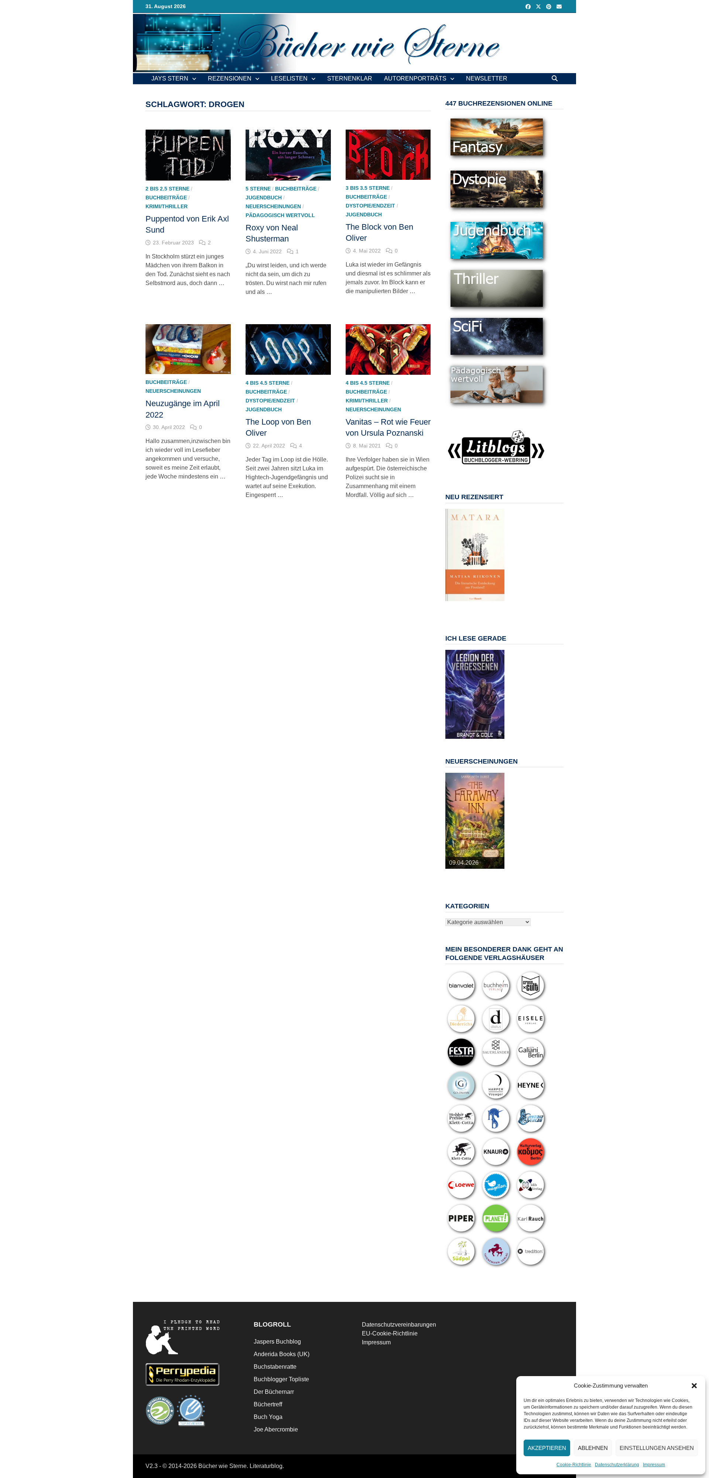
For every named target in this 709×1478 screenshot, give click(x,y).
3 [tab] (471, 605)
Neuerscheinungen (273, 206)
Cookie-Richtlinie (573, 1464)
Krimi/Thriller (166, 206)
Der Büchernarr (274, 1392)
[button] (694, 1385)
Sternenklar (349, 78)
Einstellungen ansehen (657, 1448)
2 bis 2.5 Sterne (167, 189)
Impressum (654, 1464)
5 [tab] (488, 605)
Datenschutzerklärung (617, 1464)
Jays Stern (169, 78)
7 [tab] (462, 609)
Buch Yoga (268, 1417)
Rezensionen (229, 78)
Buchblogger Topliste (281, 1379)
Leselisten (289, 78)
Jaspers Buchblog (277, 1341)
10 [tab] (488, 609)
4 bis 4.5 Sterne (268, 383)
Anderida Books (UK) (281, 1354)
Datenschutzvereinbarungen (399, 1324)
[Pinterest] (549, 6)
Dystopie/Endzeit (370, 206)
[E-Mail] (559, 6)
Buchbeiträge (166, 197)
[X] (539, 6)
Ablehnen (593, 1448)
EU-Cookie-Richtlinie (390, 1333)
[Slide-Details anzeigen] (474, 555)
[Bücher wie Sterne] (354, 43)
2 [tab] (462, 605)
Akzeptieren (547, 1448)
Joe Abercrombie (276, 1429)
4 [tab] (479, 605)
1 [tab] (454, 605)
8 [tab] (471, 609)
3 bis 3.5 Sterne (368, 188)
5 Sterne (258, 189)
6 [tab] (496, 605)
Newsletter (486, 78)
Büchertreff (268, 1404)
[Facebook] (529, 6)
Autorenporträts (415, 78)
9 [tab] (479, 609)
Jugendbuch (264, 197)
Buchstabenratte (275, 1367)
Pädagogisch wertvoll (280, 215)
